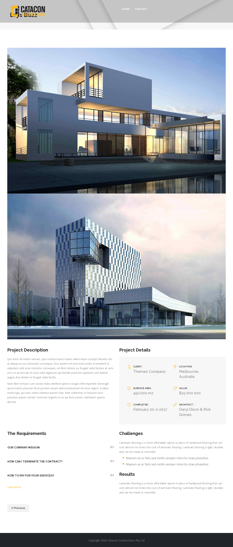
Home (125, 9)
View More (14, 487)
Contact (141, 9)
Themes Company (149, 371)
